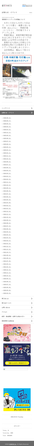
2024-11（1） (7, 156)
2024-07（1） (7, 164)
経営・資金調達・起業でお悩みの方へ (13, 316)
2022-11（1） (7, 214)
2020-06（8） (7, 287)
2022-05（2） (7, 231)
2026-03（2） (7, 129)
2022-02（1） (7, 240)
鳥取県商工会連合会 (8, 321)
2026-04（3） (7, 126)
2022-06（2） (7, 229)
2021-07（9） (7, 261)
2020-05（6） (7, 290)
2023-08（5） (7, 191)
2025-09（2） (7, 135)
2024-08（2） (7, 161)
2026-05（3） (7, 123)
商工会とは (5, 298)
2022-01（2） (7, 243)
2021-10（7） (7, 252)
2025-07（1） (7, 141)
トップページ (6, 108)
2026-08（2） (7, 118)
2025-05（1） (7, 147)
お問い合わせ (6, 307)
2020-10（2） (7, 275)
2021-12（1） (7, 246)
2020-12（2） (7, 269)
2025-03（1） (7, 150)
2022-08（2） (7, 223)
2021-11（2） (7, 249)
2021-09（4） (7, 255)
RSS (30, 12)
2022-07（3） (7, 226)
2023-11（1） (7, 182)
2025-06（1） (7, 144)
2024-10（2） (7, 158)
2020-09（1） (7, 278)
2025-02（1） (7, 153)
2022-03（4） (7, 237)
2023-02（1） (7, 205)
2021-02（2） (7, 267)
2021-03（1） (7, 264)
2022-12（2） (7, 211)
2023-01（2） (7, 208)
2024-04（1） (7, 173)
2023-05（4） (7, 199)
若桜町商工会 (12, 444)
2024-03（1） (7, 176)
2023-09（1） (7, 188)
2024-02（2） (7, 179)
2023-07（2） (7, 194)
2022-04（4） (7, 234)
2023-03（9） (7, 202)
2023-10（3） (7, 185)
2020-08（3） (7, 281)
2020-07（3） (7, 284)
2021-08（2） (7, 258)
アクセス (4, 312)
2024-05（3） (7, 170)
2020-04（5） (7, 293)
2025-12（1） (7, 132)
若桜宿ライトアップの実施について (13, 19)
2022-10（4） (7, 217)
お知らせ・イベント (8, 112)
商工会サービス (6, 303)
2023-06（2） (7, 196)
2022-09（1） (7, 220)
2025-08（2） (7, 138)
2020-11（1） (7, 272)
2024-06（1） (7, 167)
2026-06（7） (7, 120)
